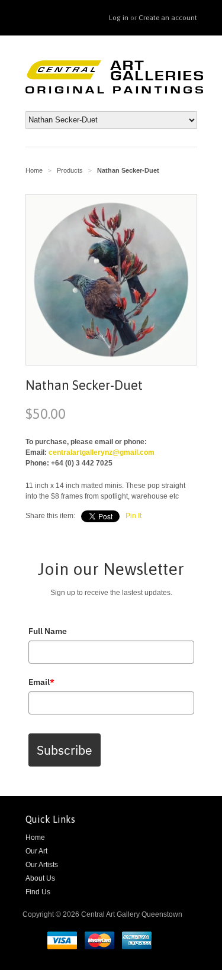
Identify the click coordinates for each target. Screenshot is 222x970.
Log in (118, 18)
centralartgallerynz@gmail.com (102, 452)
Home (35, 837)
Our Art (36, 851)
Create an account (168, 18)
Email (41, 682)
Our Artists (41, 865)
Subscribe (64, 750)
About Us (40, 878)
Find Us (37, 892)
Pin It (133, 516)
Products (70, 170)
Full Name (47, 631)
